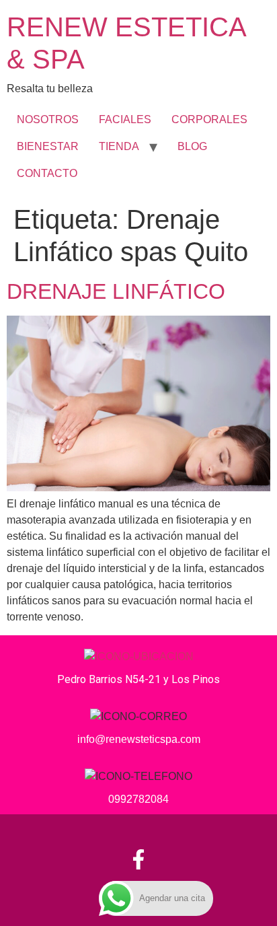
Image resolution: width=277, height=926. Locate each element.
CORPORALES (209, 119)
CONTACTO (47, 173)
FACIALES (125, 119)
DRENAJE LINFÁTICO (116, 291)
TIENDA (119, 146)
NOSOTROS (48, 119)
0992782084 (138, 799)
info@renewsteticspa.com (138, 739)
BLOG (192, 146)
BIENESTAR (48, 146)
